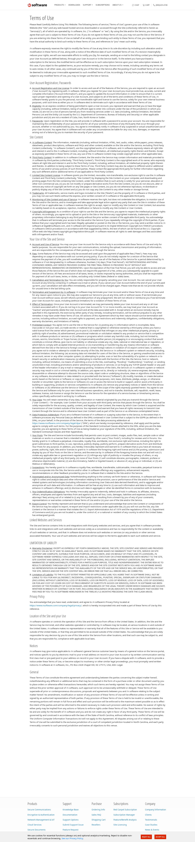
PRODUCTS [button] (59, 5)
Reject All (146, 837)
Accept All (160, 837)
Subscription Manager (124, 814)
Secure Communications (39, 809)
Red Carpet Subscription (125, 809)
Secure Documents (37, 829)
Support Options (71, 819)
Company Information (155, 809)
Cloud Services (35, 824)
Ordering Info (98, 809)
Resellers (96, 824)
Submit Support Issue (73, 824)
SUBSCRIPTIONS (103, 5)
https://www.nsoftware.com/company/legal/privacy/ (56, 605)
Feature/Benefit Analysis (125, 819)
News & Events (152, 829)
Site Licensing (120, 824)
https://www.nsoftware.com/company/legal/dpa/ (56, 423)
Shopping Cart (98, 819)
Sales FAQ (96, 814)
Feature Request (70, 829)
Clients (148, 814)
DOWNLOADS (74, 5)
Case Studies (151, 824)
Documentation (70, 814)
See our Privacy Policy (72, 838)
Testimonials (151, 819)
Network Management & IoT (41, 819)
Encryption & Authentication (41, 814)
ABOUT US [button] (116, 5)
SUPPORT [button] (87, 5)
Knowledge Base (71, 809)
